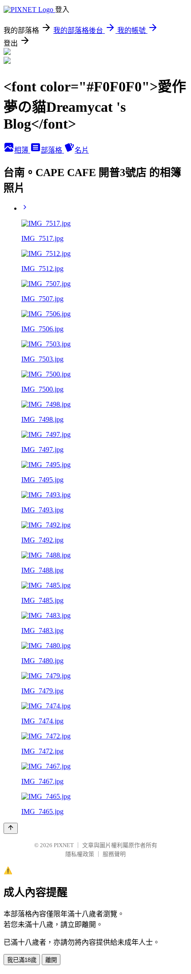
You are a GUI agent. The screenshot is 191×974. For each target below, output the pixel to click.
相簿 (22, 150)
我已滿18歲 (21, 960)
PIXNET (64, 845)
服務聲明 (114, 854)
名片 (82, 150)
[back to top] (11, 828)
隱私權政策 (79, 854)
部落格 (52, 150)
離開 (51, 960)
